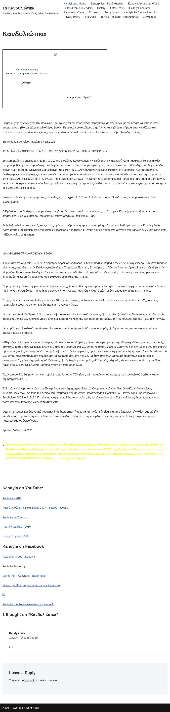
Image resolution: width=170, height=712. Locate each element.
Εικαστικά (94, 12)
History (101, 8)
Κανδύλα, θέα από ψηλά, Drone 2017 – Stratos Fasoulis (35, 507)
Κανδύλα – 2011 (12, 498)
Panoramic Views (74, 12)
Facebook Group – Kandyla (18, 556)
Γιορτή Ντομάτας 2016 (15, 536)
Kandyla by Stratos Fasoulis (140, 12)
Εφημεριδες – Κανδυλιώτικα (107, 3)
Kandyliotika (17, 633)
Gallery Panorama (140, 8)
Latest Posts (117, 8)
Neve (5, 707)
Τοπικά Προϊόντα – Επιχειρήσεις (120, 16)
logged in (29, 680)
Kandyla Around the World (143, 3)
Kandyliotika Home (75, 3)
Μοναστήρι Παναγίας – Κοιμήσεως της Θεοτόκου (31, 585)
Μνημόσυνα (112, 12)
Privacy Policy (72, 16)
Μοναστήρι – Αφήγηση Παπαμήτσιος (23, 575)
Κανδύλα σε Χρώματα (15, 517)
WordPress (32, 707)
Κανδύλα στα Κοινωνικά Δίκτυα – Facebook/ (28, 604)
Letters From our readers (78, 8)
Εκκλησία (90, 16)
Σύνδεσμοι (149, 16)
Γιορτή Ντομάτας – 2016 (16, 526)
